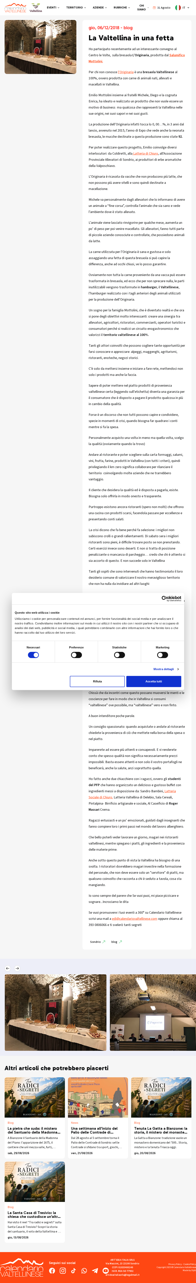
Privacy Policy (175, 1264)
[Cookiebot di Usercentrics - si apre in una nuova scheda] (164, 599)
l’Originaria (126, 72)
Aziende (98, 7)
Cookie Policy (189, 1264)
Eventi (51, 7)
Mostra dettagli (164, 669)
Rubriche (120, 7)
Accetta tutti (153, 681)
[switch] (76, 655)
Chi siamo (141, 7)
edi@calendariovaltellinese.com (134, 918)
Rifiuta (97, 681)
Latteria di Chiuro (145, 153)
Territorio (74, 7)
